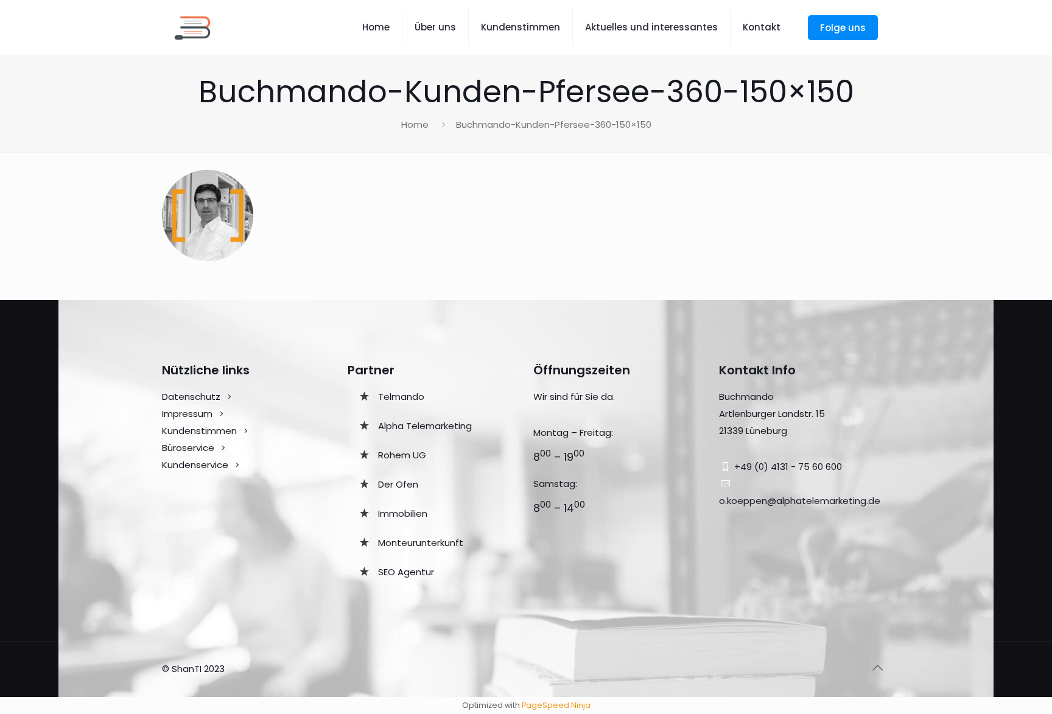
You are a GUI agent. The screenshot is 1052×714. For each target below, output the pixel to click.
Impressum (187, 413)
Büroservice (188, 447)
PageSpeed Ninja (556, 705)
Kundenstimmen (199, 430)
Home (415, 124)
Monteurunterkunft (420, 542)
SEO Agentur (406, 571)
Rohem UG (402, 455)
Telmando (401, 396)
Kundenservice (196, 464)
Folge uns (843, 27)
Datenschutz (191, 396)
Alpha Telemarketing (425, 425)
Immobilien (402, 513)
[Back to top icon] (877, 668)
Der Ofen (398, 484)
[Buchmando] (192, 27)
